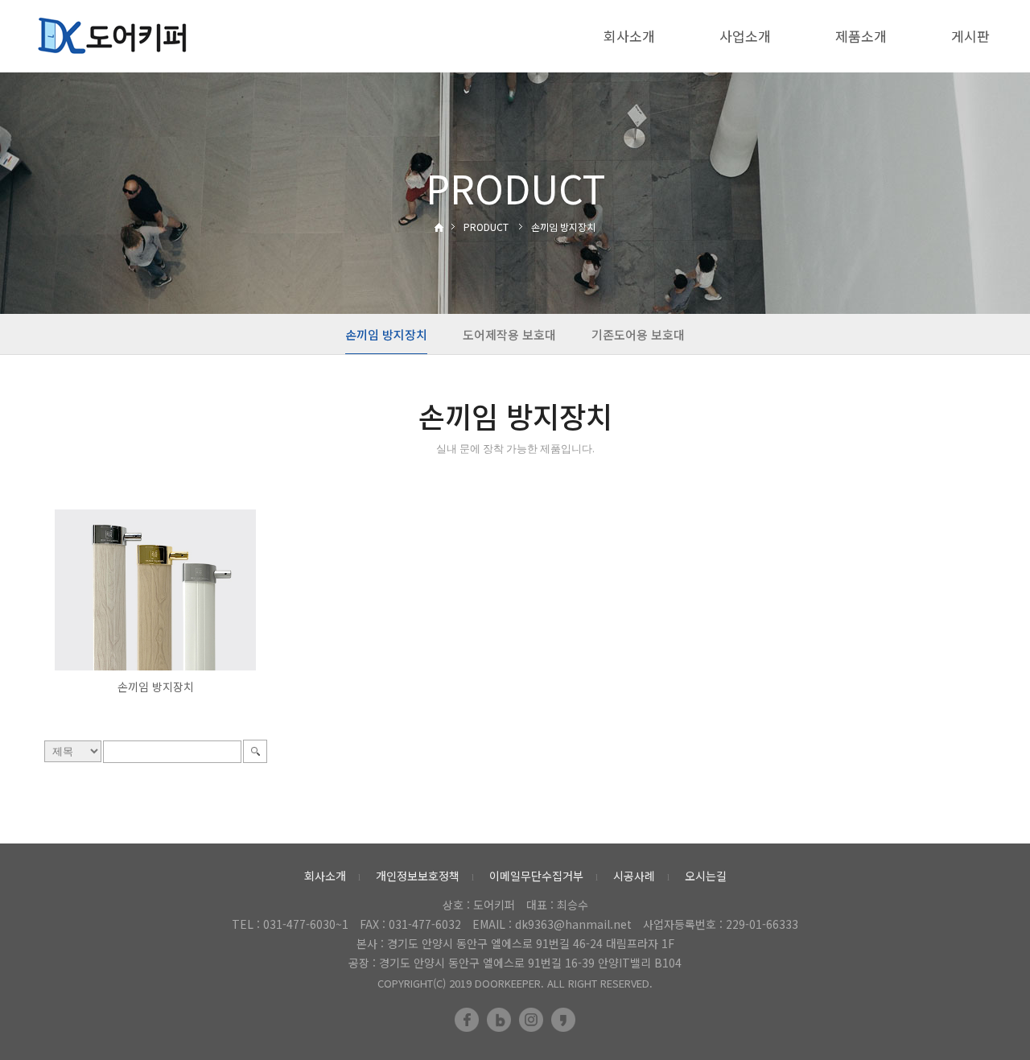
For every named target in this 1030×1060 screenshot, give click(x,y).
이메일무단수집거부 (536, 876)
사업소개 (745, 36)
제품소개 (861, 36)
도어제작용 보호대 (509, 334)
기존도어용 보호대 (638, 334)
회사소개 (629, 36)
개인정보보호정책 (417, 876)
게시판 (970, 36)
